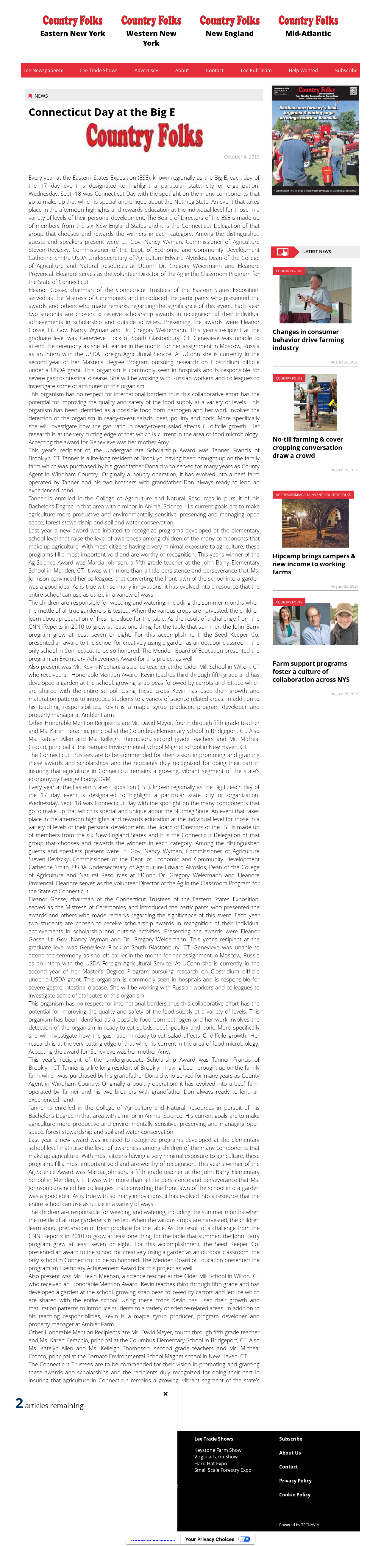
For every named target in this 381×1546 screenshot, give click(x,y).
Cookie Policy (294, 1494)
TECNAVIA (310, 1524)
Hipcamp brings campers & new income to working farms (314, 564)
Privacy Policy (295, 1480)
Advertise (145, 70)
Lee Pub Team (256, 70)
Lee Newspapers (42, 70)
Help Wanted (303, 70)
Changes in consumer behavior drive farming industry (308, 340)
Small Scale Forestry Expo (223, 1470)
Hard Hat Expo (210, 1463)
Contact (215, 70)
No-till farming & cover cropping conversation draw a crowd (308, 447)
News (41, 96)
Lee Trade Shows (99, 70)
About (182, 70)
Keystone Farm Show (217, 1450)
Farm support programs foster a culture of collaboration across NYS (311, 671)
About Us (290, 1452)
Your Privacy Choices (210, 1539)
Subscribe (346, 70)
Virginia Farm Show (216, 1456)
